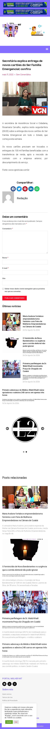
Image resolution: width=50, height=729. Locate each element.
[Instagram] (15, 684)
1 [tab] (23, 452)
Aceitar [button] (9, 722)
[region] (25, 4)
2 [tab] (26, 452)
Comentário (7, 229)
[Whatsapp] (9, 684)
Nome (5, 258)
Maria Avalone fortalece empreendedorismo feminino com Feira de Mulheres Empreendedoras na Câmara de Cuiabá (34, 321)
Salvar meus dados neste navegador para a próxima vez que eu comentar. (25, 290)
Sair (16, 722)
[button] (47, 49)
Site (3, 278)
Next (42, 428)
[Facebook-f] (4, 684)
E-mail (5, 268)
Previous (7, 428)
